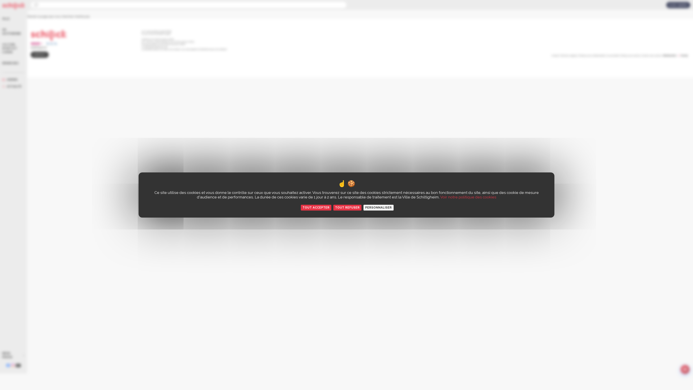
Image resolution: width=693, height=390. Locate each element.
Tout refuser (347, 207)
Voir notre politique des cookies (468, 197)
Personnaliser (378, 207)
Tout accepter (316, 207)
